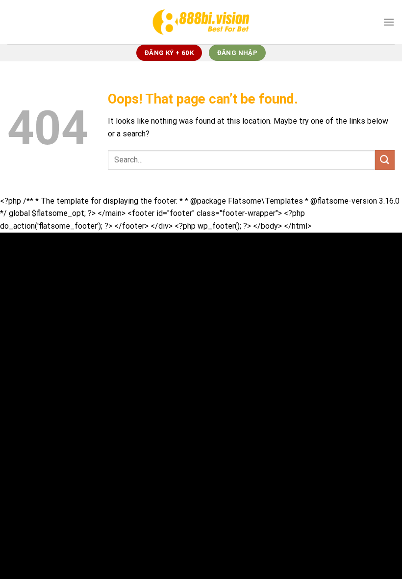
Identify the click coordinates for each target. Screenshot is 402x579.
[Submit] (385, 159)
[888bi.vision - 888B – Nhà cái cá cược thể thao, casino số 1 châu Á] (201, 21)
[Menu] (389, 22)
